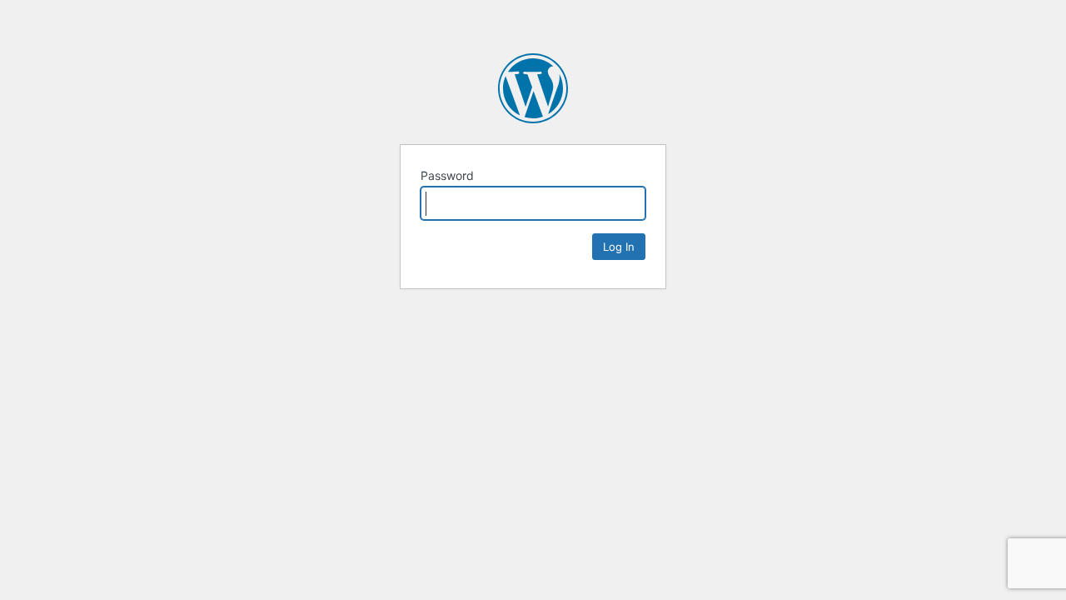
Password (447, 175)
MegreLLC (533, 88)
